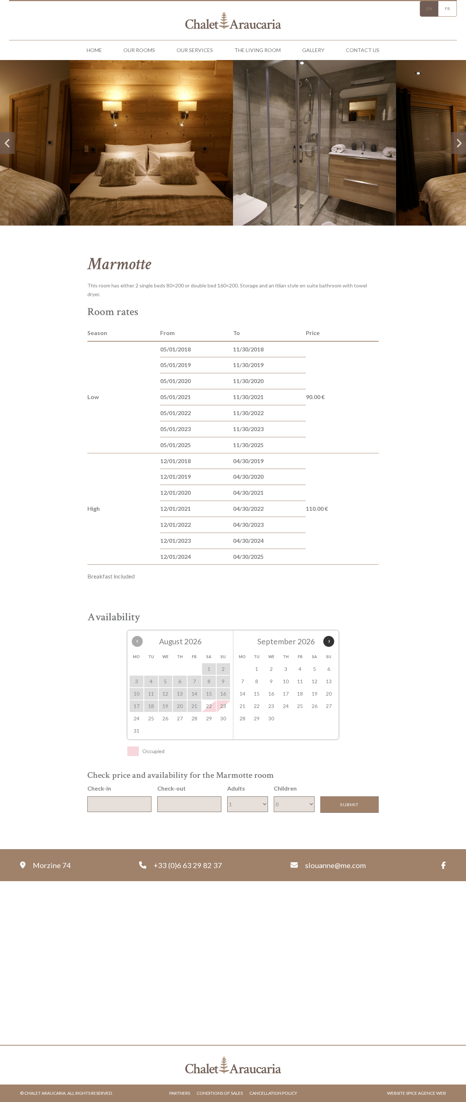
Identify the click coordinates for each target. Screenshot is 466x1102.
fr (447, 8)
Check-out (171, 788)
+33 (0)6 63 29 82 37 (188, 865)
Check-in (99, 788)
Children (285, 788)
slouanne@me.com (335, 865)
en (429, 8)
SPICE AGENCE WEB (426, 1093)
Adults (236, 788)
